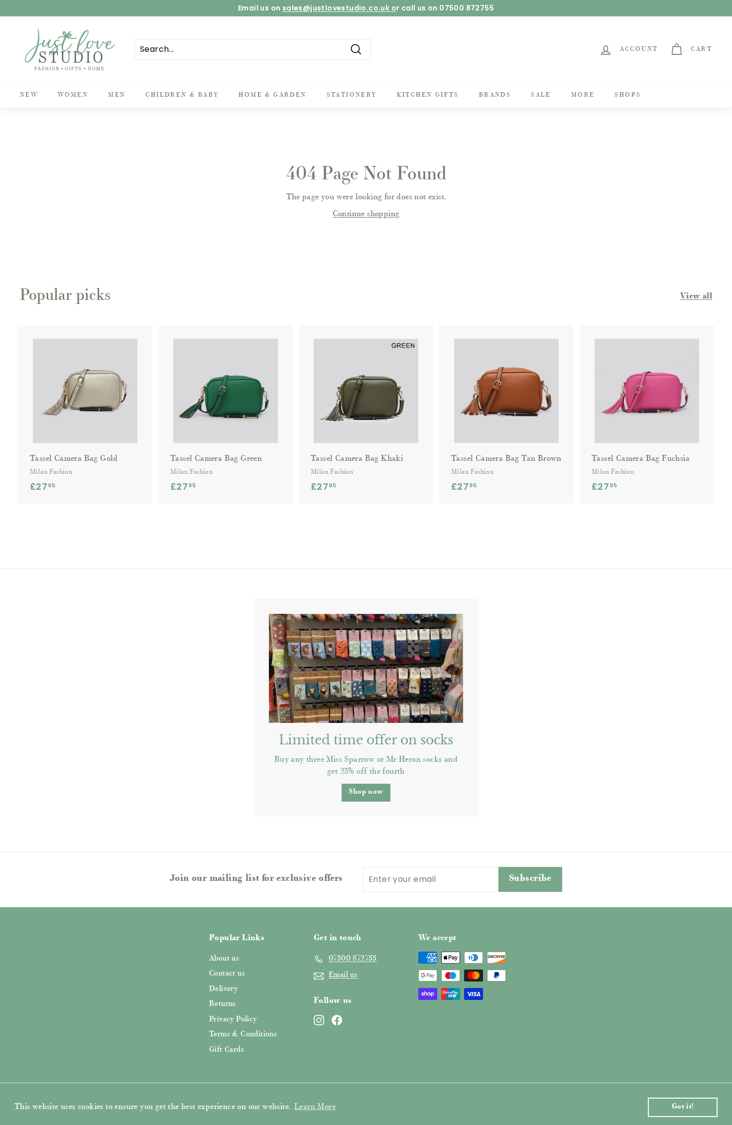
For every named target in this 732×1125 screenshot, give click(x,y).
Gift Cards (226, 1050)
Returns (222, 1004)
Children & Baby (182, 95)
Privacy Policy (233, 1019)
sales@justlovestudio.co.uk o (339, 8)
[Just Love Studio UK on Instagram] (319, 1020)
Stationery (352, 95)
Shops (627, 95)
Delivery (223, 989)
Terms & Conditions (243, 1034)
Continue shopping (366, 214)
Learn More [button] (315, 1107)
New (29, 95)
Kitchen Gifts (428, 95)
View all (696, 296)
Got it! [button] (683, 1107)
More (583, 95)
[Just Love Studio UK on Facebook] (337, 1020)
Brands (495, 95)
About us (224, 959)
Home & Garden (272, 95)
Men (116, 95)
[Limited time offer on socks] (366, 668)
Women (73, 95)
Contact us (227, 974)
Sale (541, 95)
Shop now (366, 792)
